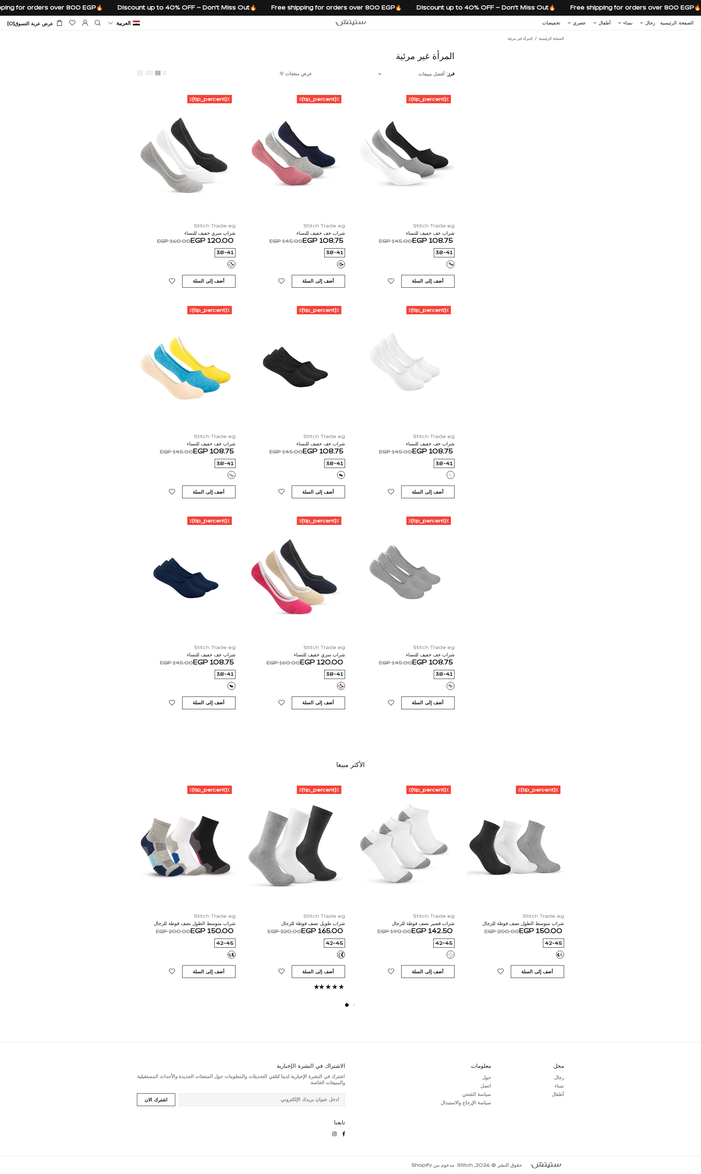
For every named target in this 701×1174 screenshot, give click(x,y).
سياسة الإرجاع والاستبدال (466, 1103)
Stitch (350, 23)
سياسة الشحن (476, 1094)
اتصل (485, 1086)
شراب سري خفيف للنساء (209, 233)
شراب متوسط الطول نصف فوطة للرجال (523, 924)
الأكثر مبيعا (350, 764)
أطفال (558, 1094)
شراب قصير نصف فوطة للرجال (423, 924)
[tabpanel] (295, 891)
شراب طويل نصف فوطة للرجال (313, 924)
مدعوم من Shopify (433, 1165)
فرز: (451, 74)
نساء (559, 1086)
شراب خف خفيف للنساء (430, 233)
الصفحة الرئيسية (551, 38)
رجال (559, 1078)
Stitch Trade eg (434, 226)
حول (486, 1078)
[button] (124, 23)
